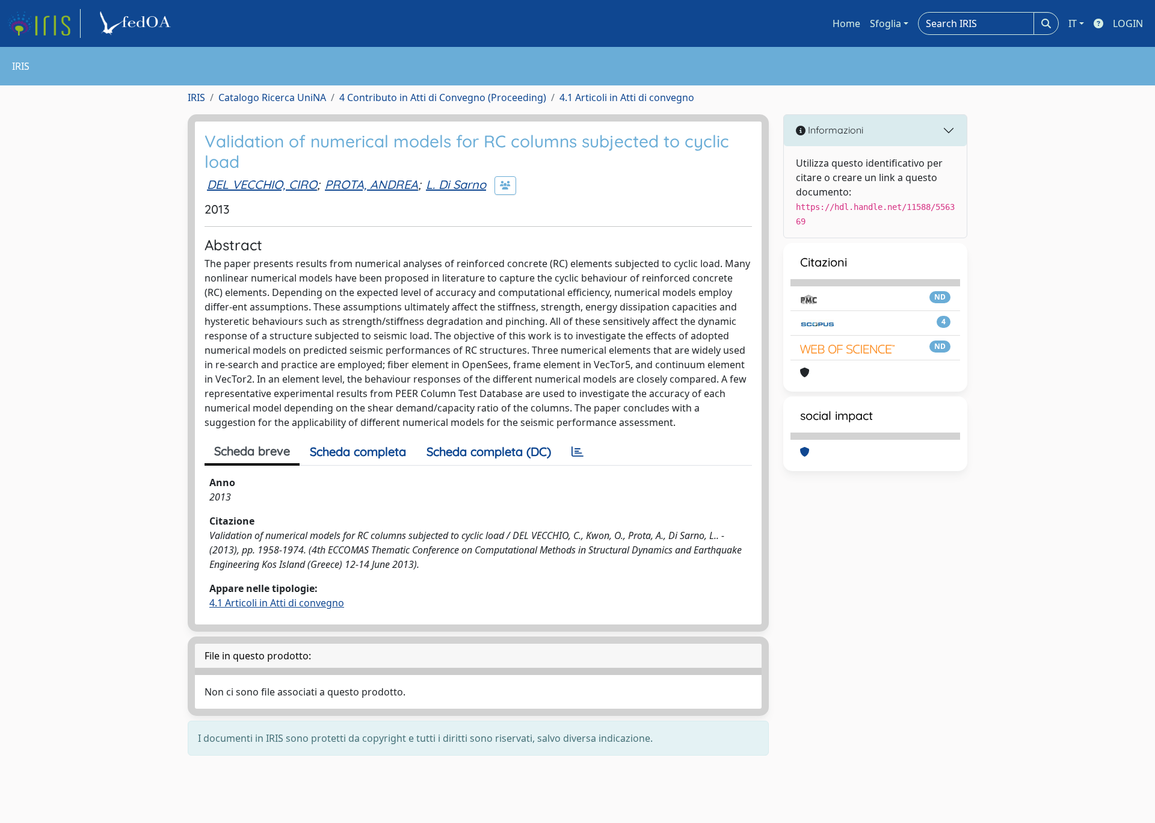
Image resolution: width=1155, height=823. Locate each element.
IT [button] (1072, 23)
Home (846, 23)
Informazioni (834, 130)
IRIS (196, 97)
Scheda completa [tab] (358, 451)
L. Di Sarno (456, 184)
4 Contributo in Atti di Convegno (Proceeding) (442, 97)
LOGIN (1128, 23)
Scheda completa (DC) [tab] (489, 451)
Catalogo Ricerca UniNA (272, 97)
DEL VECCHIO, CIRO (262, 184)
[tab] (577, 451)
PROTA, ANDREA (371, 184)
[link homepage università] (137, 23)
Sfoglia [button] (885, 23)
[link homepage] (44, 23)
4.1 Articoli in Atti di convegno (626, 97)
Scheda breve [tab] (252, 450)
